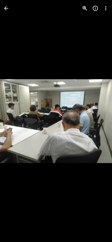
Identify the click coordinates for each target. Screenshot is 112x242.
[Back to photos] (6, 8)
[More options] (106, 8)
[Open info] (95, 8)
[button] (14, 121)
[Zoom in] (85, 8)
